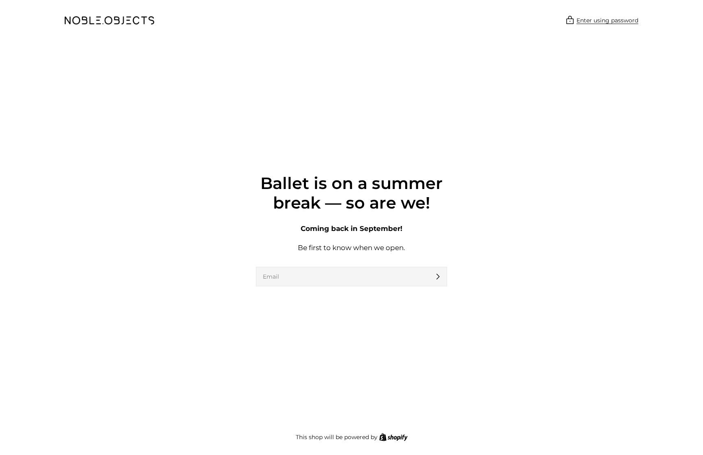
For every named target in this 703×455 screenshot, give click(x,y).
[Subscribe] (437, 276)
